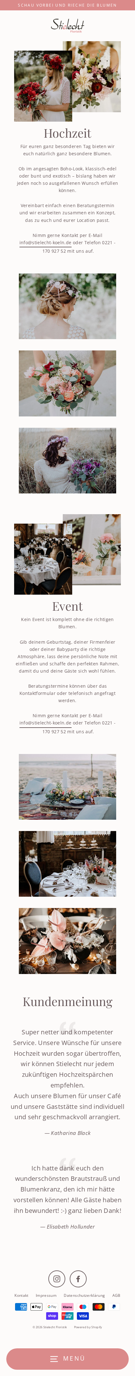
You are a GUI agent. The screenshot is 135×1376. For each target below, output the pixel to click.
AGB (116, 1295)
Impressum (46, 1295)
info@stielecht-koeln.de (45, 242)
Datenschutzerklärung (84, 1295)
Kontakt (21, 1295)
